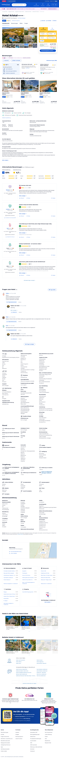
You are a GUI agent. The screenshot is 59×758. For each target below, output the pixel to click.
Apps (2, 746)
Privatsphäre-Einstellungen (35, 738)
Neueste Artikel (48, 742)
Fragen (26, 23)
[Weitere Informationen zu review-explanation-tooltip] (18, 20)
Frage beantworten (12, 302)
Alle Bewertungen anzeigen (29, 280)
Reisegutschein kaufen (5, 742)
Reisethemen (47, 740)
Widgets (17, 734)
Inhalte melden (4, 751)
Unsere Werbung (48, 734)
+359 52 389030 (14, 553)
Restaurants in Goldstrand (46, 583)
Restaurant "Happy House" (46, 579)
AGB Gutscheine (33, 744)
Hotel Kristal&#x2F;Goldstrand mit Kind (23, 672)
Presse (46, 736)
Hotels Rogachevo (40, 661)
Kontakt (46, 1)
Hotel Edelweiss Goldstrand (42, 669)
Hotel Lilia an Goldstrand (41, 674)
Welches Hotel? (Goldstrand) (21, 674)
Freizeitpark (24, 573)
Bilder (21, 23)
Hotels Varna (18, 663)
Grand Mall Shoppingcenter (27, 591)
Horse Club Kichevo (26, 575)
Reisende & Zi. (51, 35)
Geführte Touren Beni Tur (27, 579)
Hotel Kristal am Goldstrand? (21, 669)
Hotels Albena (18, 661)
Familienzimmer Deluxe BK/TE (10, 217)
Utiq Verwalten (33, 740)
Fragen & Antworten (5, 736)
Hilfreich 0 (15, 312)
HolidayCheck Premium (5, 744)
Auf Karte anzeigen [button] (21, 18)
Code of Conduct (18, 738)
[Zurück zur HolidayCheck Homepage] (6, 5)
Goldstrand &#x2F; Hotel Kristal (22, 670)
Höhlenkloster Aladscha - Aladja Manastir (9, 575)
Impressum (32, 751)
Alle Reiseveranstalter (5, 749)
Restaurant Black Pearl (45, 577)
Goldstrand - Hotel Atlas (41, 672)
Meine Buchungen (4, 732)
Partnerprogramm (19, 736)
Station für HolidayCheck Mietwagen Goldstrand (46, 472)
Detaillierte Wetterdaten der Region (29, 683)
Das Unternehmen (48, 732)
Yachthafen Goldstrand (8, 577)
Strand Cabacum (7, 579)
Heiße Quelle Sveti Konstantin (28, 577)
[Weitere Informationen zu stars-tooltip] (23, 15)
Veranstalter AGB (33, 732)
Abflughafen (42, 31)
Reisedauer (42, 35)
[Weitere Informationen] (51, 47)
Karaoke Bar (6, 598)
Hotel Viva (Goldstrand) (41, 675)
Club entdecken (43, 8)
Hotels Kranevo (39, 660)
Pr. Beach (5, 600)
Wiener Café (43, 571)
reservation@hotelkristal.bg (16, 551)
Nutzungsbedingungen (35, 734)
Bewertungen (14, 23)
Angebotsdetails (20, 534)
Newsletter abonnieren (5, 740)
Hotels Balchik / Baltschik (41, 663)
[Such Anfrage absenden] (25, 4)
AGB (31, 742)
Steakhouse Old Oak (45, 573)
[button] (13, 35)
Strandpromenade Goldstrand (9, 571)
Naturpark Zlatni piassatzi (9, 573)
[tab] (43, 29)
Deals (3, 1)
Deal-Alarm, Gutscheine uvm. (7, 738)
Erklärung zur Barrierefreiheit (36, 746)
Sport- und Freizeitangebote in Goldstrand (28, 583)
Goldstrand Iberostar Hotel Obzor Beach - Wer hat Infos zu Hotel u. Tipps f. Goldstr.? (26, 675)
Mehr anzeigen (5, 160)
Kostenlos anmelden (52, 8)
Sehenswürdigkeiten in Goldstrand (11, 583)
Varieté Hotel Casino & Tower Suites (9, 594)
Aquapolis (24, 571)
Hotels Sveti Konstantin (20, 660)
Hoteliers (17, 732)
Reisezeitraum (51, 31)
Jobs (46, 738)
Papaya (5, 591)
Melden (19, 302)
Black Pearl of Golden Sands (46, 575)
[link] (36, 4)
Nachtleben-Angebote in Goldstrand (8, 604)
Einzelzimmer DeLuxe (10, 236)
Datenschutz (32, 736)
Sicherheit (32, 749)
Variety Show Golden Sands (9, 596)
